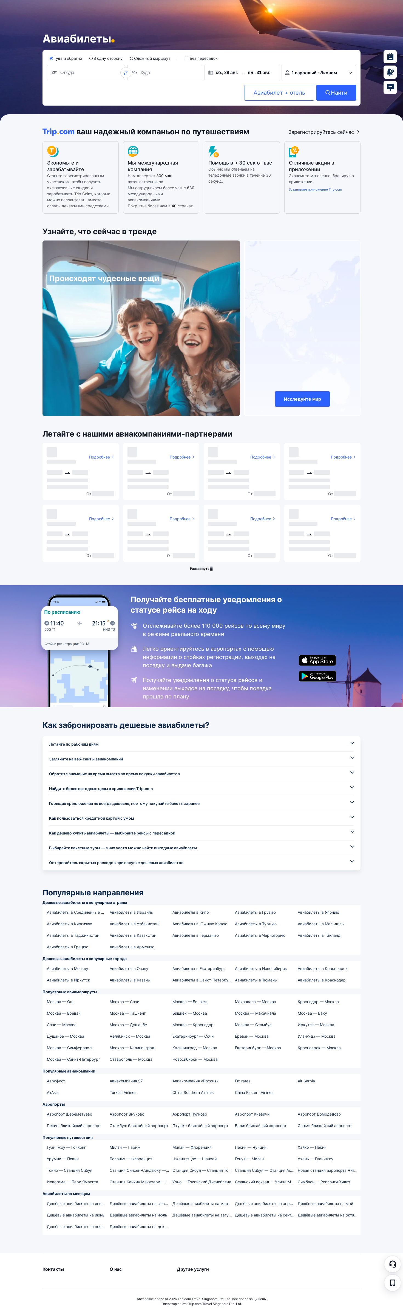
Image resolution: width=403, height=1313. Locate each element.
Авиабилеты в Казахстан (133, 935)
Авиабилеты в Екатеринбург (198, 968)
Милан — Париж (125, 1147)
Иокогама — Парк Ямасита (72, 1181)
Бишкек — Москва (189, 1013)
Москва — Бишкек (189, 1001)
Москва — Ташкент (128, 1013)
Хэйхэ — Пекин (312, 1147)
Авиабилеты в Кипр (190, 912)
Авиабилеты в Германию (195, 935)
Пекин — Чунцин (250, 1147)
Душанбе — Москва (65, 1036)
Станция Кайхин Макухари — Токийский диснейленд (141, 1181)
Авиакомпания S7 (126, 1081)
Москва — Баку (312, 1013)
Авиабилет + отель (279, 92)
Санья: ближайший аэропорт (325, 1125)
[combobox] (68, 73)
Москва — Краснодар (193, 1024)
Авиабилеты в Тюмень (256, 980)
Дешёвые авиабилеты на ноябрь (77, 1226)
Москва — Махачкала (255, 1013)
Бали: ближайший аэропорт (260, 1125)
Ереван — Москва (252, 1036)
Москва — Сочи (124, 1001)
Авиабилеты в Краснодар (322, 980)
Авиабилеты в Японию (318, 912)
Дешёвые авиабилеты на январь (77, 1203)
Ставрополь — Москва (131, 1059)
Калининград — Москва (194, 1047)
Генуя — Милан (249, 1158)
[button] (392, 1283)
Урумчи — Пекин (63, 1158)
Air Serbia (306, 1081)
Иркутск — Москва (316, 1024)
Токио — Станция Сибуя (69, 1170)
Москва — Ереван (64, 1013)
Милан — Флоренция (192, 1147)
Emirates (242, 1081)
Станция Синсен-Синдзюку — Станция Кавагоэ (141, 1170)
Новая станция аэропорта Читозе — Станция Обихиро (329, 1170)
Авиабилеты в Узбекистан (134, 923)
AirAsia (53, 1092)
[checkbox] (201, 58)
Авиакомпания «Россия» (195, 1081)
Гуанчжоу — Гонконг (66, 1147)
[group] (86, 72)
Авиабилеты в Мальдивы (321, 923)
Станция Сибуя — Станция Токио (203, 1170)
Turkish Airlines (123, 1092)
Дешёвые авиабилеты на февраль (141, 1203)
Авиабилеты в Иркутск (68, 980)
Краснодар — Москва (318, 1001)
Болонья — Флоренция (131, 1158)
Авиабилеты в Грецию (67, 946)
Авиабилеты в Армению (132, 946)
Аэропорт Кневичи (252, 1114)
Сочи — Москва (61, 1024)
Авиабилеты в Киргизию (69, 923)
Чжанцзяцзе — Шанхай (194, 1158)
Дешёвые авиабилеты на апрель (265, 1203)
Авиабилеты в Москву (67, 968)
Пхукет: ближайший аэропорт (200, 1125)
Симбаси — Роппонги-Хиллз (324, 1181)
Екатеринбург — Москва (258, 1047)
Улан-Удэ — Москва (317, 1036)
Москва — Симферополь (70, 1047)
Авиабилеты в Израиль (131, 912)
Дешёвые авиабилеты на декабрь (141, 1226)
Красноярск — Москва (319, 1047)
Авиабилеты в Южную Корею (199, 923)
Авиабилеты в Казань (130, 980)
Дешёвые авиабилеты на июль (138, 1215)
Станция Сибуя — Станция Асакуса (266, 1170)
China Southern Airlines (193, 1092)
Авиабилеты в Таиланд (319, 935)
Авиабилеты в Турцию (256, 923)
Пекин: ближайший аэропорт (74, 1125)
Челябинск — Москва (130, 1036)
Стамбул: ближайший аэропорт (139, 1125)
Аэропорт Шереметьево (69, 1114)
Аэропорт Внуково (127, 1114)
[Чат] (392, 1264)
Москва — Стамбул (253, 1024)
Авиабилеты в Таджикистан (73, 935)
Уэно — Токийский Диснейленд (201, 1181)
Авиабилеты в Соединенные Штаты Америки (78, 912)
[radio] (65, 58)
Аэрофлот (56, 1081)
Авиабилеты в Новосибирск (261, 968)
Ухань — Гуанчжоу (315, 1158)
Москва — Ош (60, 1001)
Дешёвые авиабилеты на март (201, 1203)
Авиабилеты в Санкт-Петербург (202, 980)
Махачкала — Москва (255, 1001)
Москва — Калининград (132, 1047)
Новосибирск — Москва (195, 1059)
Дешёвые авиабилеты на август (202, 1215)
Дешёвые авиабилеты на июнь (75, 1215)
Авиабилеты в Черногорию (260, 935)
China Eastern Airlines (254, 1092)
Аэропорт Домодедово (319, 1114)
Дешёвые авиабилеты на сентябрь (266, 1215)
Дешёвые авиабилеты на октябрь (329, 1215)
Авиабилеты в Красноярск (323, 968)
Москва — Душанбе (128, 1024)
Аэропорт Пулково (189, 1114)
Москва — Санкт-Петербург (73, 1059)
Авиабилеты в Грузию (255, 912)
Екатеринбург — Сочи (193, 1036)
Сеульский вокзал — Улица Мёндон (266, 1181)
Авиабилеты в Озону (129, 968)
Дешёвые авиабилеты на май (325, 1203)
